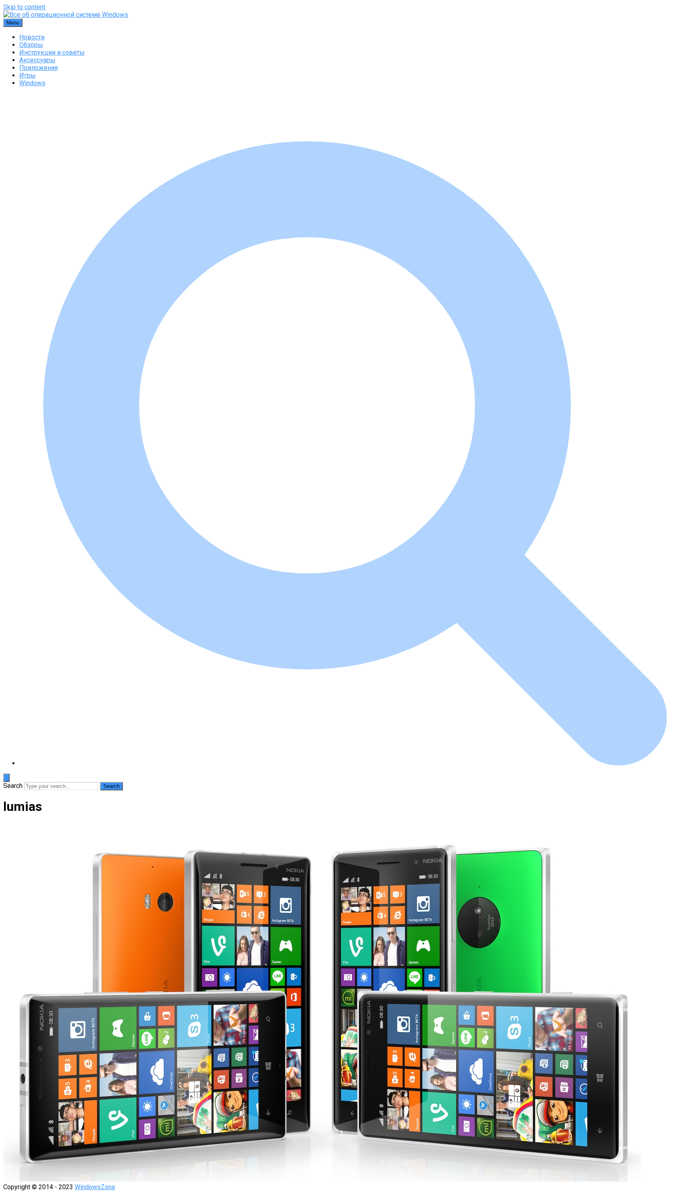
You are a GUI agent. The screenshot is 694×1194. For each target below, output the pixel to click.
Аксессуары (37, 60)
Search (12, 786)
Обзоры (31, 45)
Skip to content (24, 7)
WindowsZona (95, 1187)
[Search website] (355, 763)
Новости (32, 37)
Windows (32, 83)
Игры (27, 75)
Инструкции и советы (52, 52)
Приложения (38, 68)
